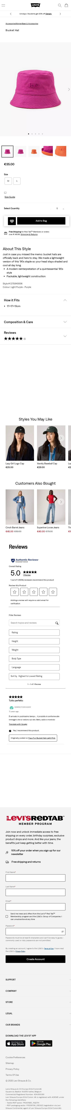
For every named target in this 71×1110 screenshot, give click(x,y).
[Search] (59, 5)
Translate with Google (18, 724)
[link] (10, 1063)
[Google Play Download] (41, 1043)
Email (8, 901)
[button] (9, 197)
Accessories (11, 23)
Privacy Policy (20, 951)
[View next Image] (69, 89)
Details (49, 14)
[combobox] (36, 676)
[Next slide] (61, 438)
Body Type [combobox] (16, 658)
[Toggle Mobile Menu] (3, 5)
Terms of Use (48, 948)
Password (10, 926)
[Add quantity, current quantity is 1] (63, 208)
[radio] (8, 181)
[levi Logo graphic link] (35, 5)
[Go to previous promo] (11, 14)
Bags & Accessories (30, 23)
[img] (62, 931)
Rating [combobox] (15, 632)
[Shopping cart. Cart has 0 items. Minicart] (66, 5)
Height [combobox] (15, 641)
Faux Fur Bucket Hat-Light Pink (41, 738)
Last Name (10, 886)
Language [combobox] (16, 667)
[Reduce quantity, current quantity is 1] (50, 208)
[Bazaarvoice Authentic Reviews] (25, 560)
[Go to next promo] (60, 14)
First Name (11, 872)
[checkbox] (8, 916)
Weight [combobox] (15, 650)
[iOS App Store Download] (15, 1043)
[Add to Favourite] (12, 221)
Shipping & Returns (29, 234)
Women (19, 23)
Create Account (36, 959)
